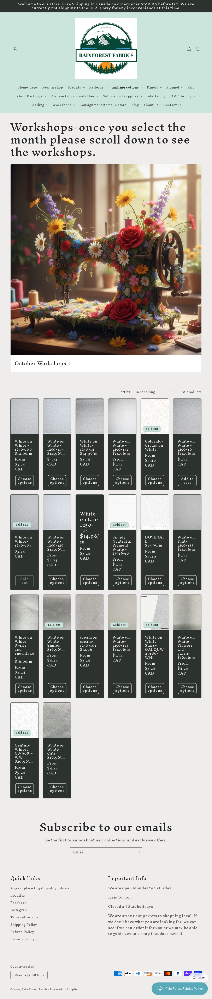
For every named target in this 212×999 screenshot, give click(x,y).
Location (17, 895)
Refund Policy (22, 932)
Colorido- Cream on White (154, 445)
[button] (14, 48)
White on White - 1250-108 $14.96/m (23, 447)
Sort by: (124, 392)
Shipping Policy (23, 924)
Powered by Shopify (64, 989)
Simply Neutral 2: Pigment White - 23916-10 (121, 545)
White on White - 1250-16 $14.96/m (186, 447)
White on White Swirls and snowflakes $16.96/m (24, 649)
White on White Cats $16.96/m (56, 751)
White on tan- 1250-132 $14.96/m (89, 527)
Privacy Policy (22, 939)
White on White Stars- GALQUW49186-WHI (154, 647)
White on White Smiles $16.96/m (56, 643)
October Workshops (40, 363)
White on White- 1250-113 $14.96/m (121, 643)
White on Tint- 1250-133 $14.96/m (186, 543)
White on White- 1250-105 (23, 541)
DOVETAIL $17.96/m (154, 541)
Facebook (18, 902)
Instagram (19, 910)
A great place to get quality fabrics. (40, 889)
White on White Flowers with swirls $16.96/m (186, 647)
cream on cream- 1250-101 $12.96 (89, 643)
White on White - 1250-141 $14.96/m (121, 447)
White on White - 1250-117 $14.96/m (56, 447)
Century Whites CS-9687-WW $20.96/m (24, 753)
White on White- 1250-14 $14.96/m (89, 447)
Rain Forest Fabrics (35, 989)
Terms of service (24, 917)
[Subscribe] (138, 852)
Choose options (24, 480)
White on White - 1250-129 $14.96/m (56, 543)
